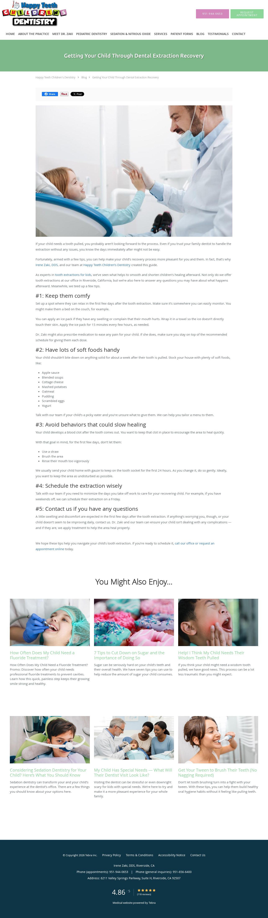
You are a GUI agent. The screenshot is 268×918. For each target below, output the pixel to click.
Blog (84, 77)
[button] (247, 14)
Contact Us (197, 855)
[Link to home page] (28, 13)
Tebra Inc (91, 855)
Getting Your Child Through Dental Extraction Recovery (125, 77)
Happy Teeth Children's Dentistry (55, 77)
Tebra (152, 903)
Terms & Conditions (139, 855)
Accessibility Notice (171, 855)
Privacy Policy (111, 855)
